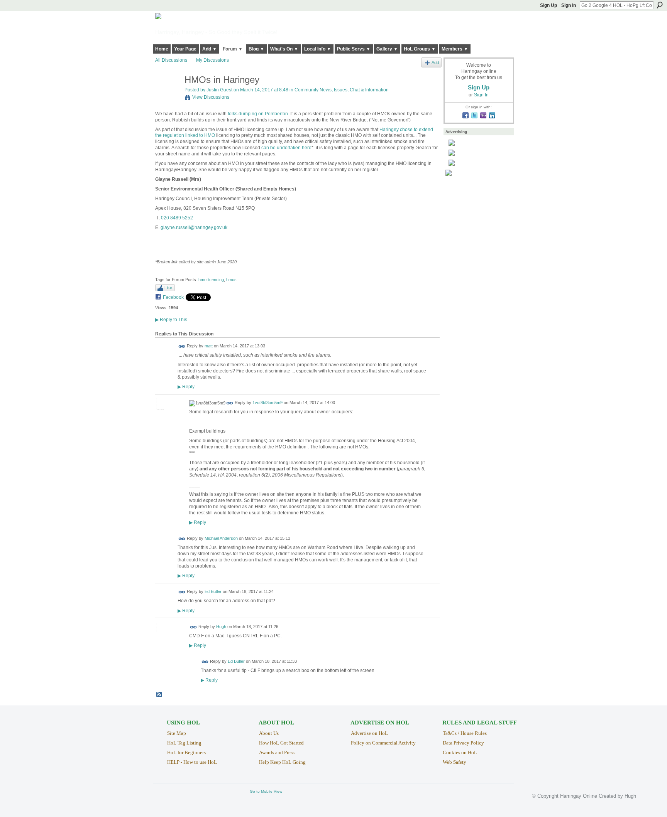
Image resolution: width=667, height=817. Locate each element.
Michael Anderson (221, 538)
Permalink (182, 346)
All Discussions (171, 60)
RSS (159, 694)
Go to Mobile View (266, 791)
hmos (231, 279)
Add (435, 62)
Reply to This (171, 319)
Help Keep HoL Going (282, 762)
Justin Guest (219, 90)
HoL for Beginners (186, 752)
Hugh (221, 626)
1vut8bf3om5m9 (267, 403)
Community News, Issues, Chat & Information (342, 90)
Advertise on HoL (369, 733)
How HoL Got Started (281, 743)
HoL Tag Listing (184, 743)
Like (168, 287)
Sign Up (548, 5)
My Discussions (212, 60)
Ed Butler (213, 592)
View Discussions (210, 97)
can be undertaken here (286, 147)
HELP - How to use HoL (192, 762)
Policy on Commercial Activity (383, 743)
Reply (186, 386)
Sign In (568, 5)
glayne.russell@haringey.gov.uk (194, 227)
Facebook (173, 297)
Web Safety (454, 762)
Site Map (176, 733)
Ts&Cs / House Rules (465, 733)
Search (660, 5)
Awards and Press (277, 752)
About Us (269, 733)
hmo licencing (211, 279)
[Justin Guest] (167, 96)
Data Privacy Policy (463, 743)
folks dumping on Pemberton (258, 113)
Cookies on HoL (460, 752)
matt (209, 346)
